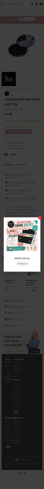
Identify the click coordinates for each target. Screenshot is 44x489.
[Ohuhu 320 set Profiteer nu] (22, 235)
